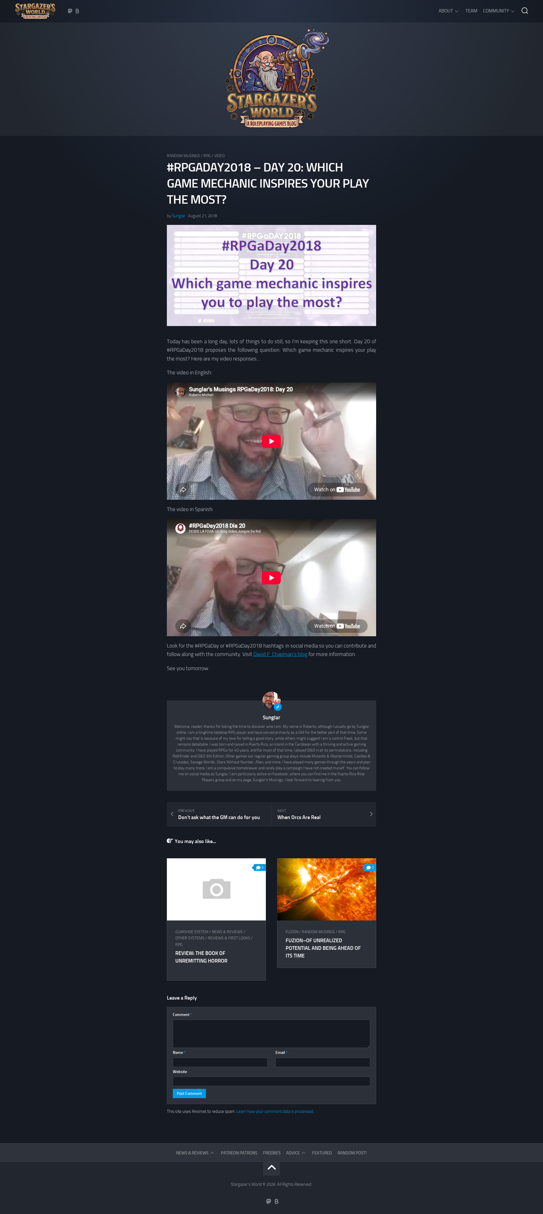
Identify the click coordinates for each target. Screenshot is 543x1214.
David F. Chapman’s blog (280, 654)
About (446, 11)
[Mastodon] (70, 11)
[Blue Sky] (77, 11)
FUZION (292, 931)
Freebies (272, 1153)
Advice (293, 1153)
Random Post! (352, 1153)
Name (179, 1052)
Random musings (183, 155)
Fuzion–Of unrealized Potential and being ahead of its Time (323, 948)
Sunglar (178, 215)
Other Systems (189, 938)
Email (281, 1052)
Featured (322, 1153)
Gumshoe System (191, 931)
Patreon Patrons (239, 1153)
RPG (207, 155)
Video (219, 155)
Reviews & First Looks (229, 938)
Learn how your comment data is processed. (275, 1111)
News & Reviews (227, 931)
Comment (182, 1014)
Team (471, 11)
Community (496, 11)
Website (180, 1071)
